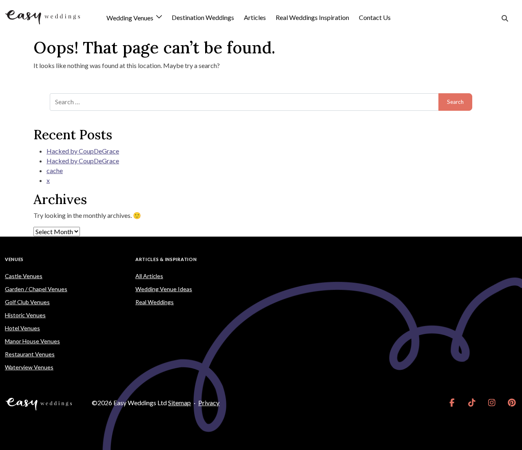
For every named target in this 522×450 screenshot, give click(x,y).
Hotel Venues (22, 328)
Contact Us (375, 17)
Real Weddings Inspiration (312, 17)
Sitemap (179, 402)
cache (54, 170)
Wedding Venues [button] (130, 18)
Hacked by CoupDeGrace (82, 151)
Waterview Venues (29, 367)
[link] (452, 403)
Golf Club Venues (27, 302)
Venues (14, 259)
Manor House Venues (32, 341)
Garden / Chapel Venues (36, 288)
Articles (255, 17)
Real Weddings (154, 302)
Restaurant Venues (30, 354)
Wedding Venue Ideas (163, 288)
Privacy (208, 402)
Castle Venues (23, 275)
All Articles (149, 275)
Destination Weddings (203, 17)
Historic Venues (25, 315)
